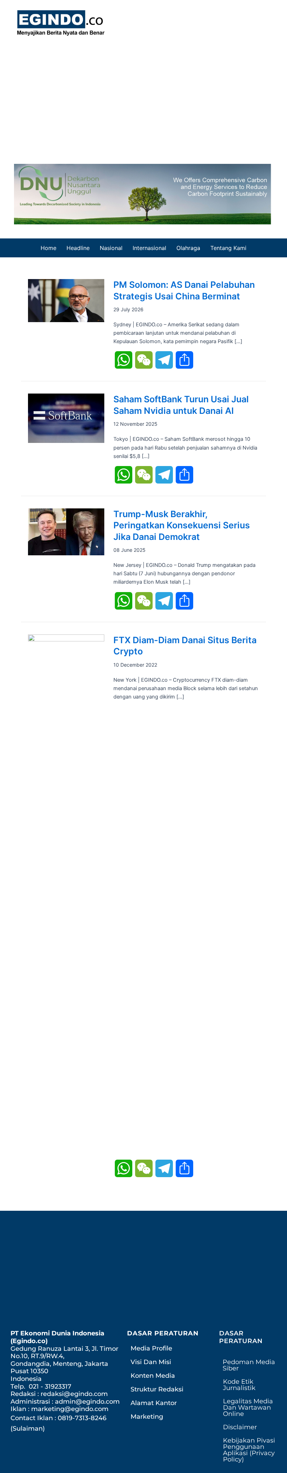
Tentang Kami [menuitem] (228, 247)
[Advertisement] (143, 97)
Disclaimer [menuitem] (240, 1427)
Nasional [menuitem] (111, 247)
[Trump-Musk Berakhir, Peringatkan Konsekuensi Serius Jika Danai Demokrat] (66, 531)
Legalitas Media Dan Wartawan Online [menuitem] (248, 1407)
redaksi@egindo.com (74, 1394)
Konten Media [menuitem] (153, 1376)
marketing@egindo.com (69, 1409)
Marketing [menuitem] (147, 1416)
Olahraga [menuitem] (188, 247)
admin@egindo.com (87, 1401)
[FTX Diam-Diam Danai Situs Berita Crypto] (66, 897)
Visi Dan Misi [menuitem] (151, 1362)
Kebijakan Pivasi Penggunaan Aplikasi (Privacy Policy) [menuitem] (249, 1450)
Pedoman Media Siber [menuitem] (249, 1365)
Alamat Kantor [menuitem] (154, 1403)
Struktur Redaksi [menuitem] (157, 1389)
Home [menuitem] (48, 247)
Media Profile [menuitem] (151, 1348)
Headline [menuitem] (78, 247)
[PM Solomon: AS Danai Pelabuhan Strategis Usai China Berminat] (66, 300)
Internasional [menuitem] (149, 247)
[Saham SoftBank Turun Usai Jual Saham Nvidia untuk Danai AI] (66, 418)
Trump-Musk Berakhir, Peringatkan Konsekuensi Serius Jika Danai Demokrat (181, 525)
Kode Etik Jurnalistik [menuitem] (239, 1385)
